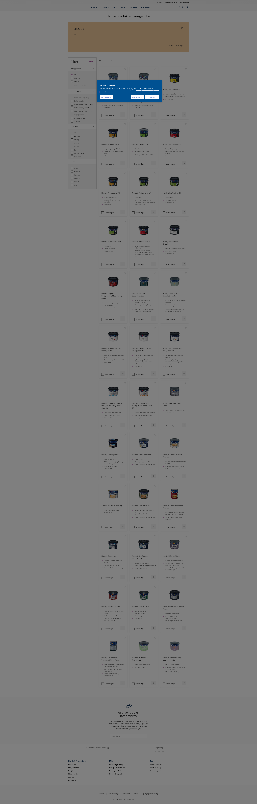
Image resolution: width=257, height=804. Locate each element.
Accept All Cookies (137, 97)
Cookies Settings (106, 97)
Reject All (152, 97)
